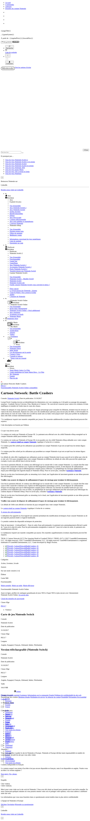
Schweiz (8, 734)
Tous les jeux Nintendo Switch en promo (19, 166)
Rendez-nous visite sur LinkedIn (12, 190)
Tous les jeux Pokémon (13, 174)
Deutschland (9, 718)
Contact (3, 699)
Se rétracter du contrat (53, 697)
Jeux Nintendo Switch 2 (18, 208)
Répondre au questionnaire (24, 804)
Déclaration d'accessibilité (77, 697)
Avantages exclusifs (16, 314)
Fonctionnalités (15, 259)
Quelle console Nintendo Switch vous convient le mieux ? (30, 285)
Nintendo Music (15, 316)
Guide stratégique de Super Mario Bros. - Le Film (27, 372)
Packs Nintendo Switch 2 (18, 269)
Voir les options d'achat (23, 67)
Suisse (7, 736)
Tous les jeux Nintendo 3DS (15, 168)
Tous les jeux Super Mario (14, 170)
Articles (12, 332)
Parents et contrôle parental (10, 695)
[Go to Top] (45, 382)
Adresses (8, 7)
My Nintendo (14, 374)
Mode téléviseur (28, 585)
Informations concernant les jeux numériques (25, 239)
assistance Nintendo (74, 471)
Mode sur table (17, 585)
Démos (12, 216)
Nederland (9, 712)
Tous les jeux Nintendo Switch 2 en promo (20, 162)
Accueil (8, 3)
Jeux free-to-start (15, 217)
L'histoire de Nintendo (17, 296)
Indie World (14, 350)
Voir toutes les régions (13, 730)
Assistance (23, 695)
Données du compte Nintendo (15, 8)
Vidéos (12, 334)
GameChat (13, 261)
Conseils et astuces (16, 356)
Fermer (3, 759)
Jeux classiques (15, 312)
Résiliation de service (37, 697)
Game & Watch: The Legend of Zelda (23, 293)
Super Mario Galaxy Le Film (20, 370)
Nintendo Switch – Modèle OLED (22, 279)
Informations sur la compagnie (38, 695)
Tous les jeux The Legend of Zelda (17, 172)
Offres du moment (16, 233)
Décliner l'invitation (7, 804)
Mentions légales (24, 697)
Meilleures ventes (16, 235)
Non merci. (5, 774)
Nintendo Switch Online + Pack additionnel (25, 310)
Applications (14, 330)
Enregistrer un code (16, 243)
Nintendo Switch (15, 281)
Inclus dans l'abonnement (18, 308)
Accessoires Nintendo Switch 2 (20, 267)
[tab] (45, 691)
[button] (47, 196)
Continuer (9, 759)
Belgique (8, 701)
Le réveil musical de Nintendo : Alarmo (23, 291)
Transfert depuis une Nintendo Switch (23, 271)
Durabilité (64, 697)
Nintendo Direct (15, 348)
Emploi (12, 376)
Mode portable (6, 585)
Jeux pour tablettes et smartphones (21, 221)
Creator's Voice (15, 354)
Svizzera (8, 757)
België (7, 699)
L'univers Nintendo (16, 223)
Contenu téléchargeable (18, 219)
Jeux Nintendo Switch (17, 210)
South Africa (9, 741)
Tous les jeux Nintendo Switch (16, 164)
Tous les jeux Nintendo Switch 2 (16, 160)
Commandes (9, 5)
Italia (7, 743)
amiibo (12, 294)
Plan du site (14, 378)
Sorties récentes (15, 212)
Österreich (8, 747)
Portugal (8, 751)
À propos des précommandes (11, 512)
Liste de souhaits (15, 241)
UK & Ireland (10, 761)
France (7, 707)
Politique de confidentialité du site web (68, 695)
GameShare (14, 263)
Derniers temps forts (17, 231)
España (7, 705)
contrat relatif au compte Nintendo (23, 442)
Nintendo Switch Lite (17, 283)
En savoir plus (24, 595)
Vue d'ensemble (15, 206)
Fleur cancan (14, 289)
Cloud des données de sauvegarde (12, 599)
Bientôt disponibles (16, 214)
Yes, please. (13, 774)
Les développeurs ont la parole (20, 352)
